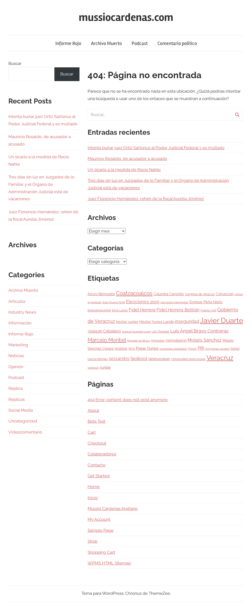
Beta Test (96, 421)
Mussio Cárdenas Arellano (113, 508)
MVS (131, 348)
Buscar (14, 63)
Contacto (96, 465)
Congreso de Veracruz (200, 294)
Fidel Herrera (142, 309)
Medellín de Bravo (138, 340)
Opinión (15, 366)
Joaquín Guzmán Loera (136, 331)
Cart (92, 432)
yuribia (104, 367)
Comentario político (177, 43)
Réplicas (16, 399)
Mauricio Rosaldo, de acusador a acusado (127, 158)
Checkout (97, 443)
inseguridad (187, 321)
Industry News (22, 312)
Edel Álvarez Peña (114, 302)
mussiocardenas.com (126, 17)
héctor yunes (127, 322)
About (93, 410)
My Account (99, 519)
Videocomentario (25, 432)
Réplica (15, 388)
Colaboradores (102, 453)
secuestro (119, 358)
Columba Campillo (169, 294)
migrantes (158, 340)
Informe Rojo (68, 43)
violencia (93, 367)
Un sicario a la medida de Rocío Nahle (124, 169)
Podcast (140, 43)
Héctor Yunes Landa (156, 322)
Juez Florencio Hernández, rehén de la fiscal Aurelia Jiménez (146, 198)
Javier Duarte (221, 320)
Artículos (16, 301)
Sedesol (138, 358)
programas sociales (217, 348)
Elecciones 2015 (142, 301)
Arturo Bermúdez (101, 294)
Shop (92, 541)
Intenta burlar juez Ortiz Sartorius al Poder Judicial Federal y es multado (156, 147)
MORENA (121, 348)
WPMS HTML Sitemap (109, 563)
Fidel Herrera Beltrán (178, 309)
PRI (201, 348)
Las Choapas (160, 331)
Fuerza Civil (208, 310)
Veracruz (219, 358)
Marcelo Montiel (107, 340)
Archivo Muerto (106, 43)
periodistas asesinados (173, 348)
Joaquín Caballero (104, 331)
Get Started (99, 475)
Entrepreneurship (99, 310)
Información (20, 322)
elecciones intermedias (174, 302)
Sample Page (100, 530)
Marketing (18, 344)
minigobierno (176, 340)
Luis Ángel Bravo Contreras (199, 331)
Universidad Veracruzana (188, 359)
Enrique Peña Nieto (205, 302)
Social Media (20, 410)
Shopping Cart (101, 552)
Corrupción (225, 294)
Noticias (16, 355)
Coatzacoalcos (134, 293)
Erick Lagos (120, 310)
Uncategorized (22, 421)
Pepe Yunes (147, 348)
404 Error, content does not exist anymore (128, 399)
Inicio (93, 497)
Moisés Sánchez (204, 340)
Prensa (192, 348)
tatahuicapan (159, 359)
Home (94, 486)
